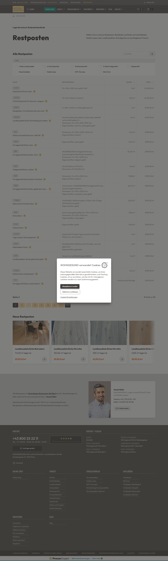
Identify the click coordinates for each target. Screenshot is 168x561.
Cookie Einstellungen (68, 297)
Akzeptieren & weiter (70, 286)
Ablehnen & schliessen (70, 292)
